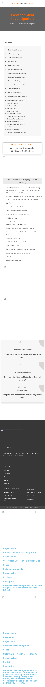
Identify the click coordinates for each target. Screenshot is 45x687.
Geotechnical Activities (15, 58)
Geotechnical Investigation (16, 50)
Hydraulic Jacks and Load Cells (17, 85)
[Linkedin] (11, 460)
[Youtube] (17, 460)
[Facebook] (5, 460)
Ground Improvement (14, 92)
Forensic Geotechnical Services (17, 96)
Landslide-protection (14, 88)
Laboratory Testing (13, 54)
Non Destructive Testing (15, 69)
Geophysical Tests (13, 65)
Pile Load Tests (12, 61)
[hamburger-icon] (41, 3)
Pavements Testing (14, 81)
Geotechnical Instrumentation (17, 73)
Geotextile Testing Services (16, 77)
